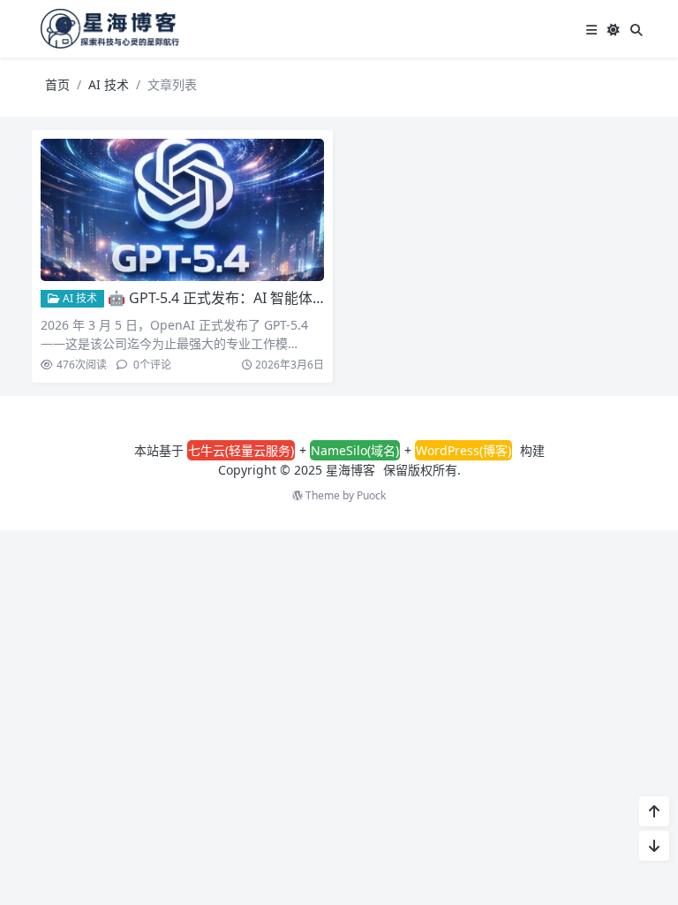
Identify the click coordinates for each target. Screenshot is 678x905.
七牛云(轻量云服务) (241, 450)
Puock (371, 495)
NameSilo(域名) (355, 450)
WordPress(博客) (463, 450)
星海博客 (350, 469)
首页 (57, 84)
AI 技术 (108, 84)
